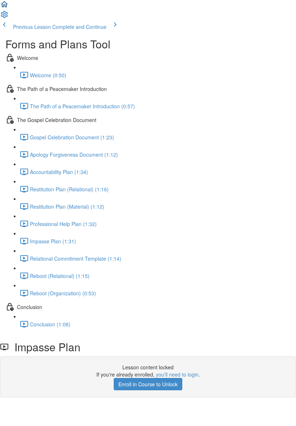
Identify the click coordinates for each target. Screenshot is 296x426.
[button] (4, 6)
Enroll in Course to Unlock (148, 384)
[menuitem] (4, 16)
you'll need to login (177, 374)
